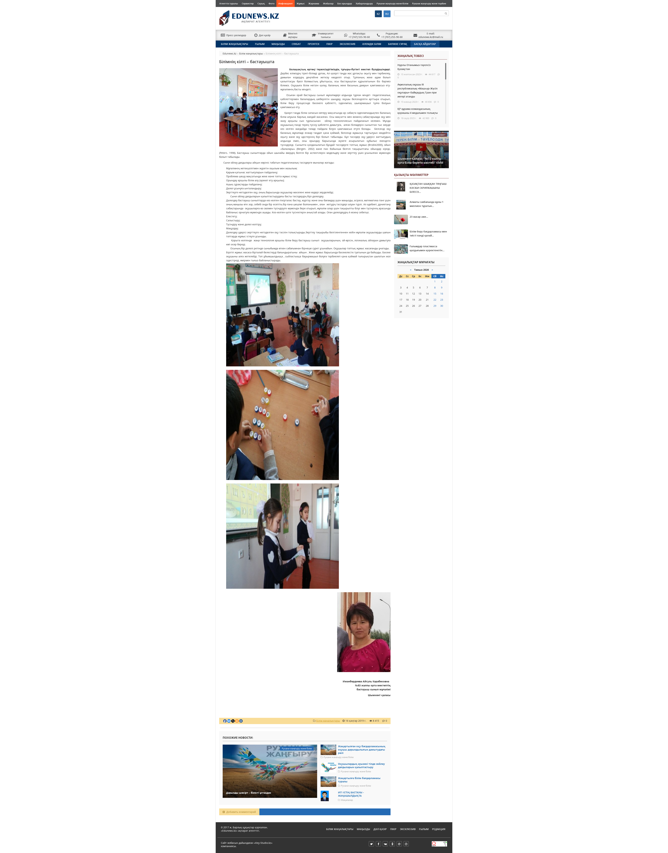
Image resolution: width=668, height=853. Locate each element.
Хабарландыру (364, 3)
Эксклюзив (347, 44)
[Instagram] (406, 843)
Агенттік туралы (228, 3)
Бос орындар (344, 3)
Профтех (313, 44)
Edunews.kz (244, 16)
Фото (272, 3)
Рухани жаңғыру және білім (392, 3)
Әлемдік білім (371, 44)
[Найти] (446, 13)
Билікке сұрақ (397, 44)
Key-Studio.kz (263, 842)
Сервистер (248, 3)
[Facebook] (378, 843)
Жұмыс (301, 3)
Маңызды (278, 44)
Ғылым (260, 44)
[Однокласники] (392, 843)
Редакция (438, 829)
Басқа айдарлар (425, 44)
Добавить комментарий (241, 812)
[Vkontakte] (385, 843)
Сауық (261, 3)
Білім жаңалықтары (234, 44)
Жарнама (313, 3)
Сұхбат (296, 44)
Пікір (329, 44)
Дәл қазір (380, 829)
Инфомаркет (285, 3)
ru (387, 13)
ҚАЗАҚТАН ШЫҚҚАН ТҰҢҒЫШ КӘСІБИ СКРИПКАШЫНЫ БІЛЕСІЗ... (428, 187)
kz (378, 13)
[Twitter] (371, 843)
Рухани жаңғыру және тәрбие (429, 3)
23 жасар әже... (419, 216)
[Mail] (399, 843)
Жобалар (328, 3)
